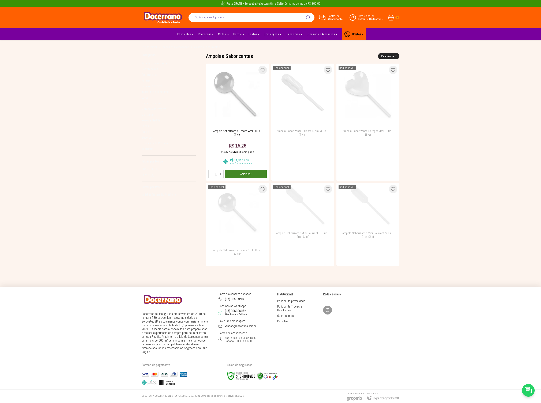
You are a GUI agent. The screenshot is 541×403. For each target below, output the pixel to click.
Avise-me (302, 172)
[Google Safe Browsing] (267, 376)
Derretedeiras (150, 69)
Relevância (387, 56)
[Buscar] (308, 17)
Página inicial (149, 47)
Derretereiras (149, 74)
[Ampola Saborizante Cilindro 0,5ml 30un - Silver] (302, 122)
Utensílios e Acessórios (175, 47)
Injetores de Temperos (155, 92)
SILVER (148, 175)
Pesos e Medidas (152, 120)
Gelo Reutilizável (152, 86)
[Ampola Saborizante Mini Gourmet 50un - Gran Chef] (367, 224)
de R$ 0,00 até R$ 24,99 (159, 195)
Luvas (145, 97)
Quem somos (285, 315)
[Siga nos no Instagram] (327, 310)
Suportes (147, 137)
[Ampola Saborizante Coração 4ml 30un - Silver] (367, 122)
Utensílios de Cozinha (155, 143)
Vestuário (147, 149)
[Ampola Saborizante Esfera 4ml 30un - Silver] (237, 122)
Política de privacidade (291, 301)
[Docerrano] (163, 17)
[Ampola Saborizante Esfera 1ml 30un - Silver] (237, 224)
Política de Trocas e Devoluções (289, 308)
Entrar (361, 19)
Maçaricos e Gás (151, 103)
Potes (145, 131)
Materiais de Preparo (154, 109)
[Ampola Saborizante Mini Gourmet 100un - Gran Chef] (302, 224)
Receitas (282, 321)
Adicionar (245, 174)
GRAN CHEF (150, 169)
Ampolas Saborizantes (155, 63)
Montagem (148, 114)
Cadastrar (375, 19)
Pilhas (145, 126)
